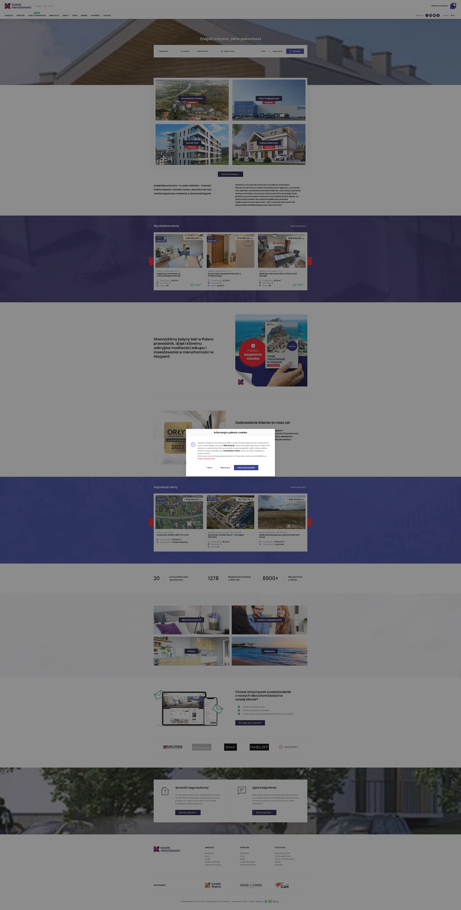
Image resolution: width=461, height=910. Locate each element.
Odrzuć (209, 467)
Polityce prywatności (206, 458)
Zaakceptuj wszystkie (246, 467)
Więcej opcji (225, 467)
